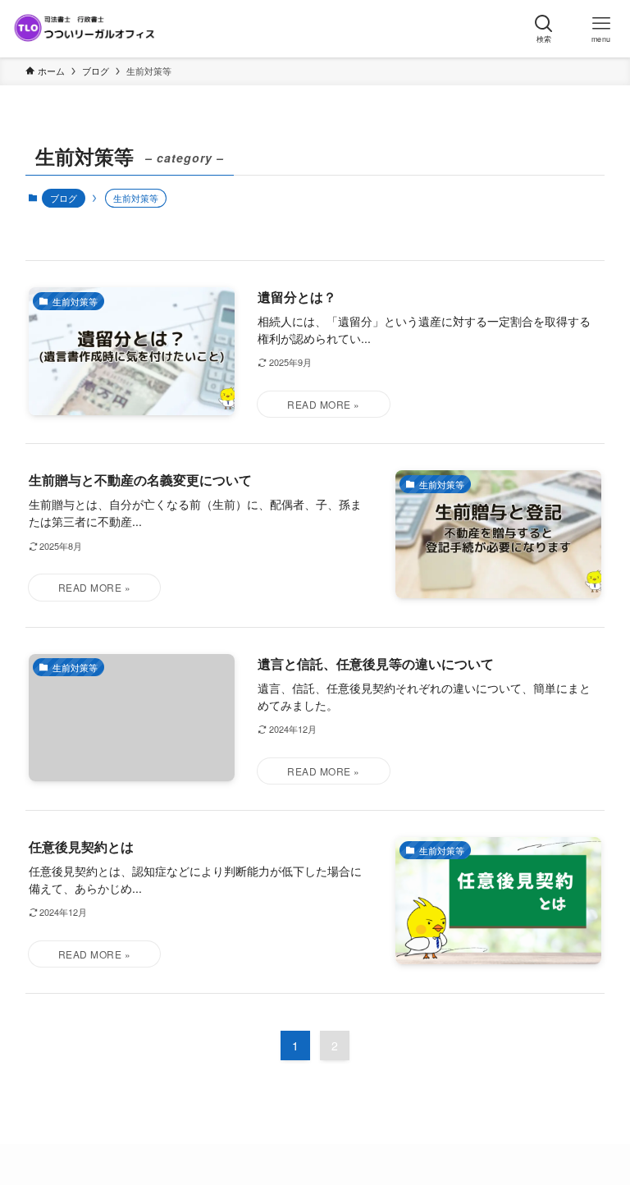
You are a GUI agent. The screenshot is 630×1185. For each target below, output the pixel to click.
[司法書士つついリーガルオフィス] (84, 28)
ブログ (63, 197)
